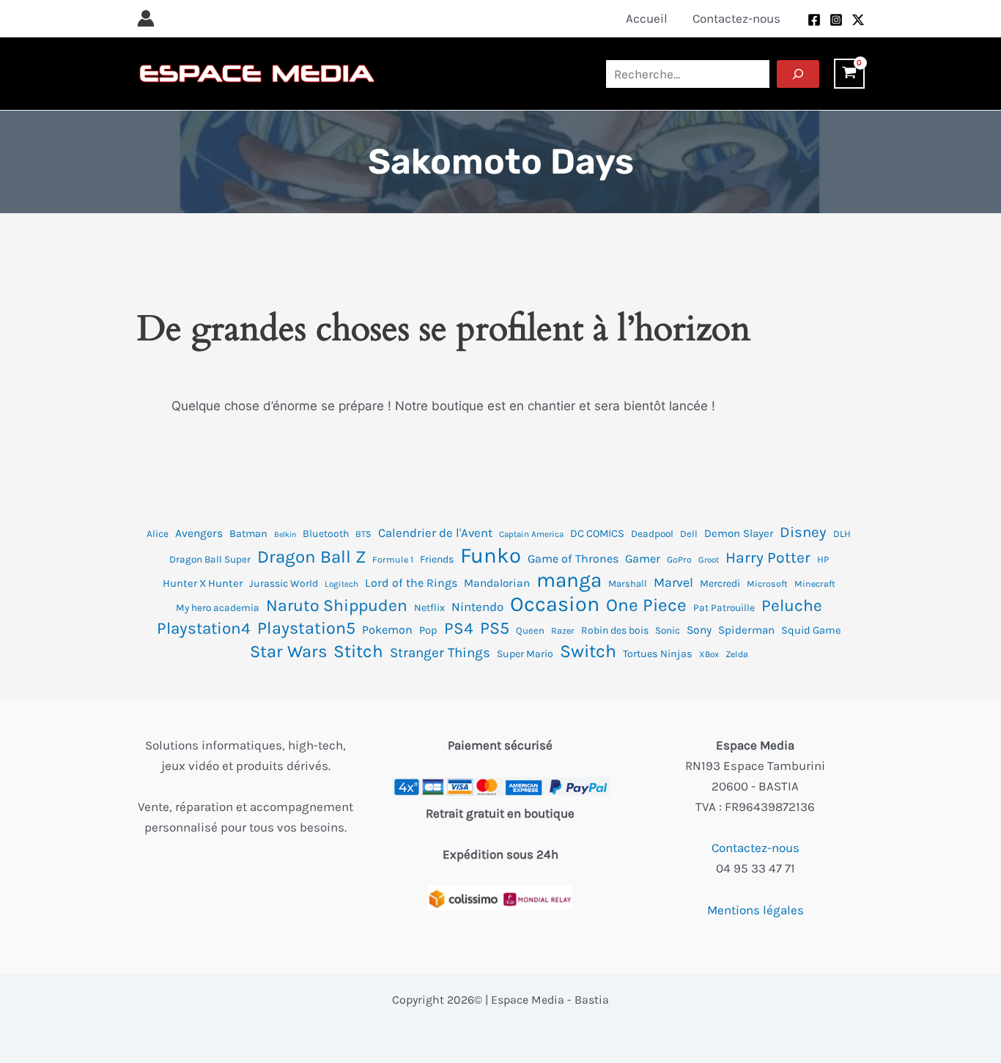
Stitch (358, 651)
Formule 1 (392, 560)
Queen (530, 630)
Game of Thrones (573, 559)
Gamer (642, 559)
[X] (858, 19)
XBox (709, 654)
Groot (708, 560)
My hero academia (217, 607)
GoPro (679, 560)
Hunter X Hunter (203, 583)
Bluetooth (326, 533)
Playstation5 (306, 628)
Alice (158, 533)
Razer (563, 631)
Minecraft (814, 584)
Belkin (285, 534)
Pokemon (387, 630)
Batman (248, 533)
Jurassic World (283, 583)
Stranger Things (440, 653)
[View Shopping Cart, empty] (849, 74)
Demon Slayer (738, 533)
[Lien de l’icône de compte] (146, 18)
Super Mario (525, 654)
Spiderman (746, 630)
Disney (803, 532)
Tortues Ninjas (657, 654)
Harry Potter (767, 557)
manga (569, 580)
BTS (363, 534)
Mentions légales (755, 910)
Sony (699, 630)
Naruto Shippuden (336, 605)
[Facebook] (814, 19)
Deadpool (652, 533)
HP (823, 559)
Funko (490, 555)
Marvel (673, 582)
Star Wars (288, 651)
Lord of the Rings (411, 583)
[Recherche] (798, 74)
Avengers (199, 533)
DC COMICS (597, 533)
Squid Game (811, 630)
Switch (588, 651)
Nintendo (477, 606)
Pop (428, 630)
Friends (437, 559)
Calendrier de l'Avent (435, 533)
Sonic (667, 630)
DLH (842, 533)
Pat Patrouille (724, 607)
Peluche (791, 605)
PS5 (494, 628)
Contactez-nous (755, 847)
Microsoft (767, 584)
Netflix (429, 607)
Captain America (531, 534)
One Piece (646, 605)
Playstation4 (204, 628)
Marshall (627, 583)
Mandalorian (497, 583)
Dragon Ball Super (210, 559)
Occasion (554, 604)
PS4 (458, 628)
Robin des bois (615, 630)
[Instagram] (836, 19)
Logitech (341, 584)
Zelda (736, 654)
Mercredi (720, 583)
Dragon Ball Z (311, 557)
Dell (689, 533)
